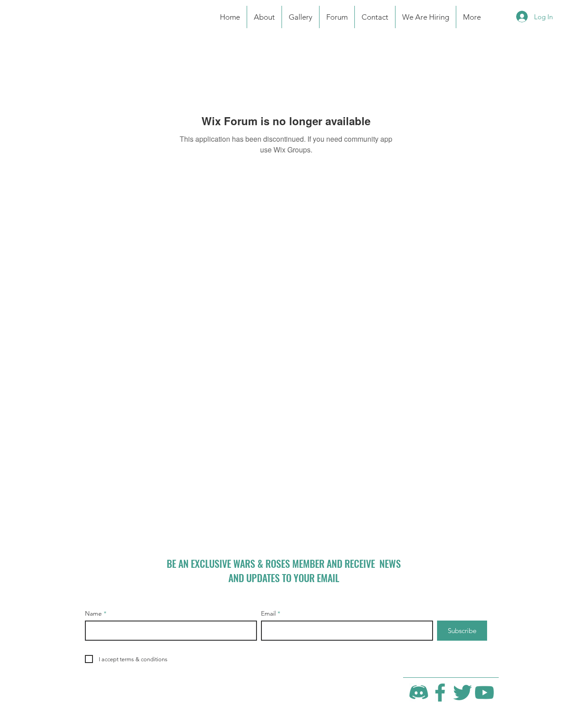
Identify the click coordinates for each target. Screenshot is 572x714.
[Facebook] (440, 692)
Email (268, 613)
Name (93, 613)
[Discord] (418, 692)
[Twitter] (462, 692)
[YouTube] (484, 692)
